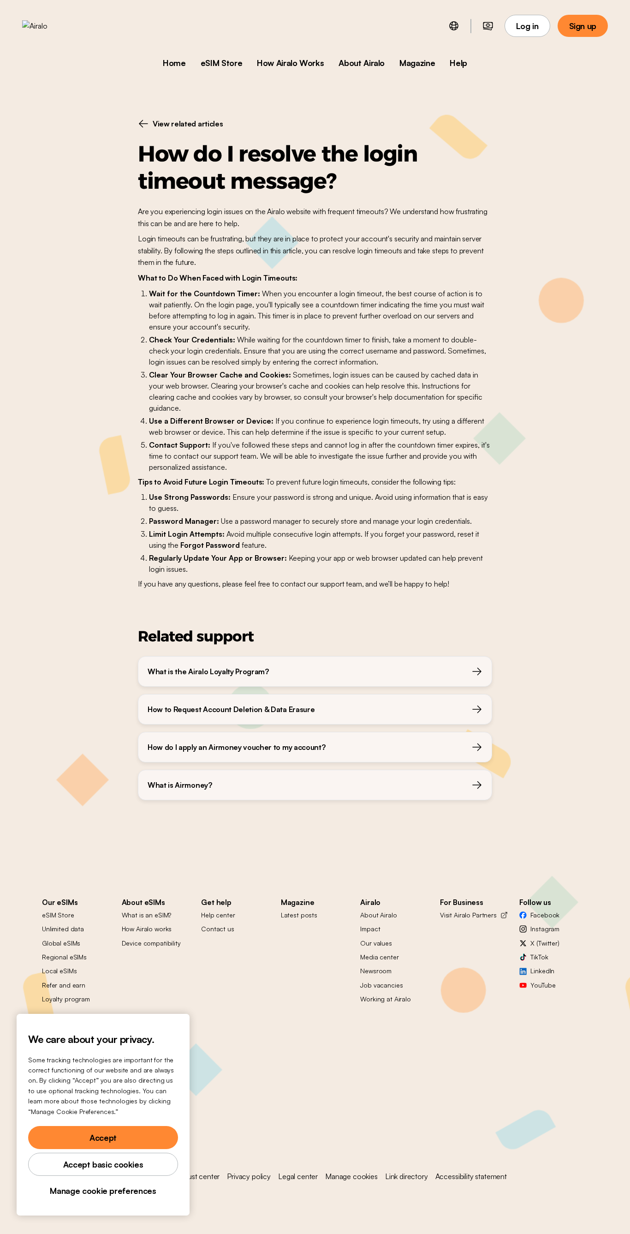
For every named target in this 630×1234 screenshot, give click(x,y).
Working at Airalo (385, 999)
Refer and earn (63, 985)
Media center (379, 957)
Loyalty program (66, 999)
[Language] (453, 25)
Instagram (544, 929)
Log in (527, 26)
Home (174, 63)
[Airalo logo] (49, 26)
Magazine (417, 63)
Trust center (201, 1176)
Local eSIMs (59, 971)
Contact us (217, 929)
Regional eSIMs (64, 957)
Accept (103, 1137)
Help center (218, 915)
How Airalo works (147, 929)
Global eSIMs (61, 943)
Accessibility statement (471, 1176)
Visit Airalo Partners (468, 915)
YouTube (542, 985)
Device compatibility (151, 943)
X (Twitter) (544, 943)
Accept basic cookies (103, 1164)
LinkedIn (542, 971)
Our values (376, 943)
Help (458, 63)
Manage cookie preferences (103, 1191)
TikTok (539, 957)
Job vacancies (381, 985)
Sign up (582, 26)
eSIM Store (221, 63)
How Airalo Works (290, 63)
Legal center (298, 1176)
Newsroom (376, 971)
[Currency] (487, 25)
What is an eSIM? (147, 915)
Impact (370, 929)
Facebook (544, 915)
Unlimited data (63, 929)
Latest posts (299, 915)
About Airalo (362, 63)
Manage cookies (351, 1176)
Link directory (406, 1176)
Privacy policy (249, 1176)
